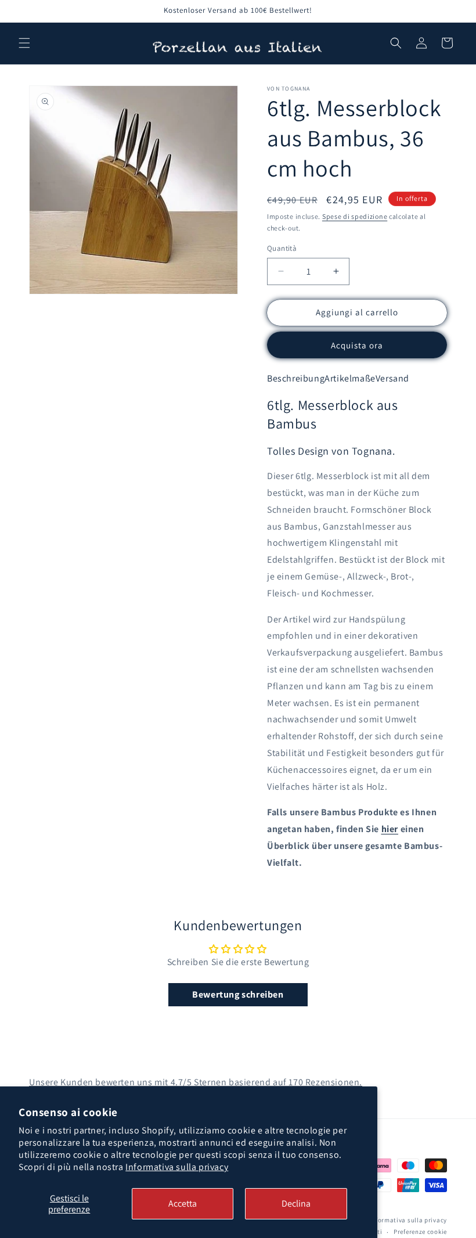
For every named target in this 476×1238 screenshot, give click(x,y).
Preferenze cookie (420, 1232)
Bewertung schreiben (237, 994)
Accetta (182, 1203)
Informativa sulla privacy (176, 1167)
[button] (24, 43)
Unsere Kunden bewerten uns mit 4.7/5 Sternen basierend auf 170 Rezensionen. (195, 1082)
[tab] (295, 379)
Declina (296, 1203)
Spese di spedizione (354, 216)
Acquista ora (357, 345)
